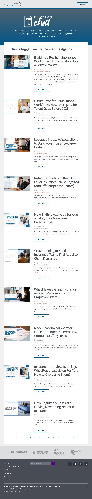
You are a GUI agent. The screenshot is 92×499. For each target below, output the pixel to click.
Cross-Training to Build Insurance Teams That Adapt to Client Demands (56, 254)
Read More (41, 89)
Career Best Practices (42, 153)
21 (74, 437)
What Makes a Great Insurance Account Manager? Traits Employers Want (55, 293)
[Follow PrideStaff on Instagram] (80, 466)
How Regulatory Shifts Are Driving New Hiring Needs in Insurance (54, 407)
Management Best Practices (44, 71)
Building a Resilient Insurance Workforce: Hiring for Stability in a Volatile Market (56, 61)
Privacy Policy (8, 479)
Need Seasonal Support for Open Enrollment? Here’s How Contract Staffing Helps (55, 332)
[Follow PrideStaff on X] (86, 466)
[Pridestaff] (15, 4)
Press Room (7, 463)
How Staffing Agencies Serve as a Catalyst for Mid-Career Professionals (56, 218)
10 (58, 437)
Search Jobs (82, 4)
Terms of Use (7, 476)
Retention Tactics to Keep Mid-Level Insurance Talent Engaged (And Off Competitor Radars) (56, 182)
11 (63, 437)
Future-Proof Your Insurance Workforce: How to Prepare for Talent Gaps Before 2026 (55, 104)
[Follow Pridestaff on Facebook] (70, 466)
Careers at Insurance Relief (11, 466)
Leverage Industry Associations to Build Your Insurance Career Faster (56, 143)
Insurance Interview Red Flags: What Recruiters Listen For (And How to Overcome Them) (56, 370)
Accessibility (7, 473)
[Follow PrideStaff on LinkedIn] (75, 466)
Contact (6, 470)
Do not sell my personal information (12, 491)
